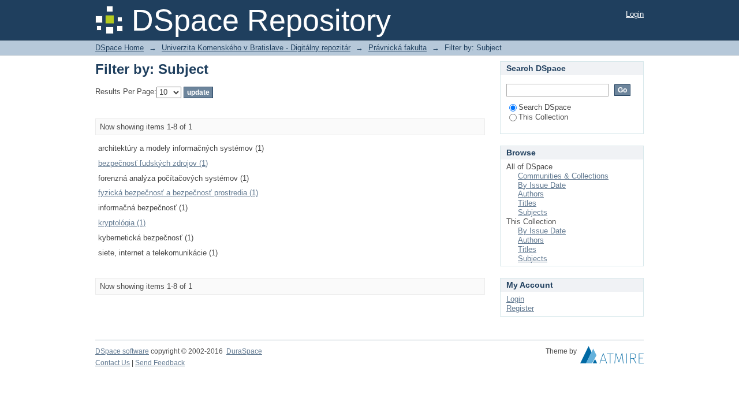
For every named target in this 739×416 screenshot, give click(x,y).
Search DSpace (544, 107)
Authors (531, 194)
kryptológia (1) (121, 222)
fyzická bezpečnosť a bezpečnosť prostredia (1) (178, 192)
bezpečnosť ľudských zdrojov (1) (153, 163)
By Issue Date (542, 185)
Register (520, 308)
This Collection (543, 117)
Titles (527, 203)
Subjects (532, 212)
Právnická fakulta (397, 47)
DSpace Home (119, 47)
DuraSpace (244, 351)
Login (635, 14)
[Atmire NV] (612, 358)
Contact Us (112, 363)
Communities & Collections (563, 176)
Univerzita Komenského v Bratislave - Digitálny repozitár (256, 47)
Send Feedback (160, 363)
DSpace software (122, 351)
